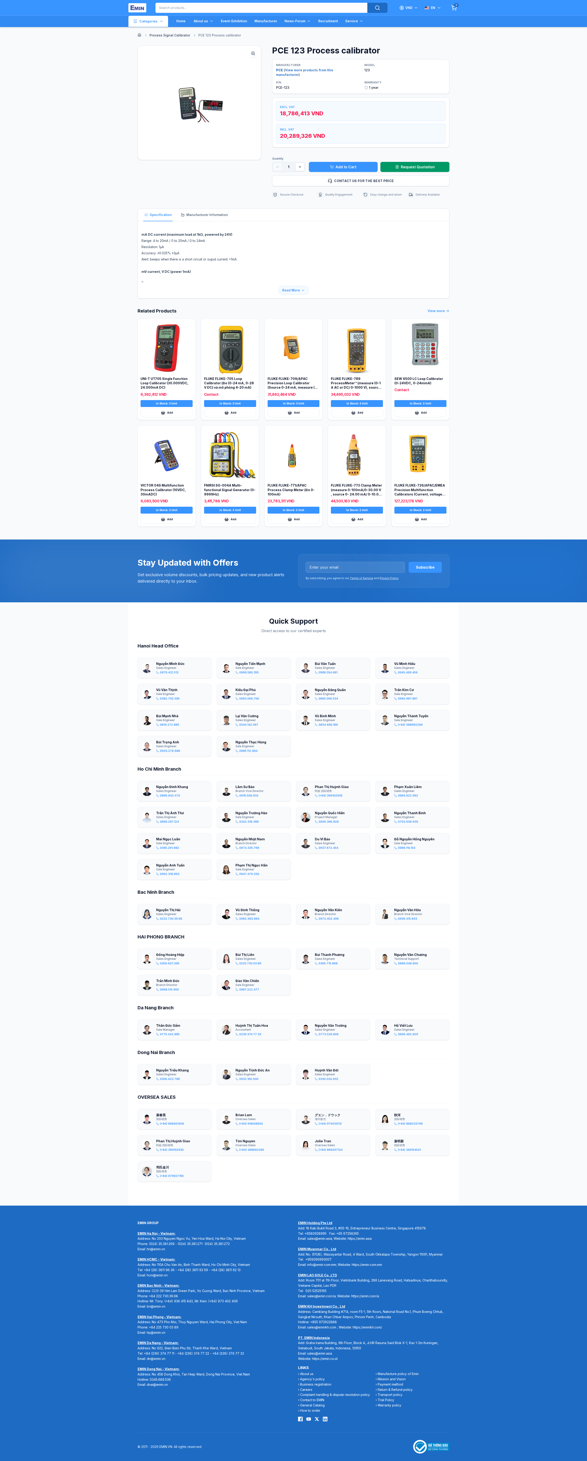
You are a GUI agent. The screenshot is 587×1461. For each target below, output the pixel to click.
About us (201, 21)
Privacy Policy (389, 578)
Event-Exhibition (234, 21)
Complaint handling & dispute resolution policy (335, 1395)
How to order (310, 1410)
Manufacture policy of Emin (398, 1374)
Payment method (390, 1384)
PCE (279, 70)
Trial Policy (386, 1400)
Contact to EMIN (312, 1400)
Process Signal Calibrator (170, 35)
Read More (291, 290)
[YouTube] (308, 1419)
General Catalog (312, 1405)
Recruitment (328, 21)
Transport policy (390, 1395)
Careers (306, 1390)
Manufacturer (266, 21)
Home (181, 21)
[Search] (377, 8)
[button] (199, 102)
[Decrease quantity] (277, 167)
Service (351, 21)
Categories (148, 21)
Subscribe (425, 567)
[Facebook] (300, 1419)
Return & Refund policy (395, 1390)
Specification (161, 215)
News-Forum (295, 21)
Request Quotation (418, 167)
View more (436, 311)
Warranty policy (389, 1405)
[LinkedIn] (325, 1419)
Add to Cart (345, 167)
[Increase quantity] (300, 167)
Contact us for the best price (364, 181)
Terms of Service (361, 578)
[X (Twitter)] (317, 1419)
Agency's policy (312, 1379)
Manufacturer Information (207, 215)
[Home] (139, 35)
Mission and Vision (392, 1379)
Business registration (315, 1384)
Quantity (277, 158)
